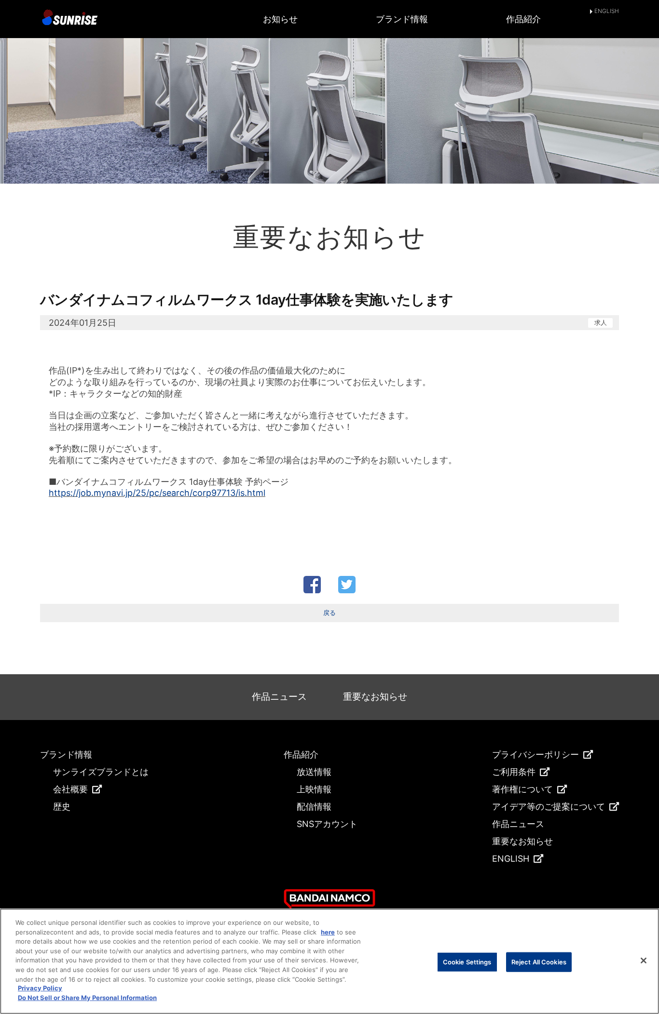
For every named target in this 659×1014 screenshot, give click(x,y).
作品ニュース (279, 696)
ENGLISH (606, 11)
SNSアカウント (327, 824)
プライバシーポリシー (535, 754)
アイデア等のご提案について (548, 806)
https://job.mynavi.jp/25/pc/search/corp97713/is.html (157, 493)
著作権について (522, 789)
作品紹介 (523, 19)
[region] (329, 961)
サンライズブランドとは (101, 772)
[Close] (643, 960)
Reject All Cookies (538, 961)
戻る (329, 612)
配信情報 (314, 806)
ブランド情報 (402, 19)
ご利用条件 (513, 772)
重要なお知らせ (375, 696)
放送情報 (314, 772)
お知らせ (280, 19)
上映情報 (314, 789)
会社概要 (70, 789)
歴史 (61, 806)
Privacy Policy (40, 988)
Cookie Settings (467, 961)
